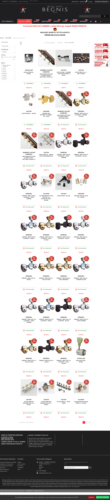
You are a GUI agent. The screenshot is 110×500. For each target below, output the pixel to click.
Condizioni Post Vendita (6, 466)
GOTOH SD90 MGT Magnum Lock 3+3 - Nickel (46, 403)
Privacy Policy (3, 471)
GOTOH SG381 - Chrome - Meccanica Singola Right (64, 74)
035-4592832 (42, 471)
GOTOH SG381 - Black (63, 195)
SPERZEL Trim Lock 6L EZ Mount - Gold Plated (46, 238)
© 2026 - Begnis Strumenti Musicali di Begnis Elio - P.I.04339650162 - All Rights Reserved (21, 490)
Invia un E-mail (23, 1)
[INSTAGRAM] (95, 21)
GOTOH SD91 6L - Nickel (29, 113)
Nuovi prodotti (21, 464)
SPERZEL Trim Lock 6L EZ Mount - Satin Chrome (29, 197)
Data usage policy (34, 0)
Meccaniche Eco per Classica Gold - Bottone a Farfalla (29, 158)
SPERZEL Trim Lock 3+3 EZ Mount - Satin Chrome (29, 321)
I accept (91, 497)
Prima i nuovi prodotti (77, 43)
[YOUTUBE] (100, 21)
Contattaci (20, 467)
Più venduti (20, 466)
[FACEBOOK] (91, 21)
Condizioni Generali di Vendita (8, 462)
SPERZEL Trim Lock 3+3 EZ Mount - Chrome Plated (81, 115)
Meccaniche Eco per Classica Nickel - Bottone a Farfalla (46, 75)
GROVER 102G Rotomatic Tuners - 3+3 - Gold (46, 115)
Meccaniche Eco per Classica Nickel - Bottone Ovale (63, 117)
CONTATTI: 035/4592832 (9, 1)
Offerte (19, 462)
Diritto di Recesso (4, 469)
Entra (19, 469)
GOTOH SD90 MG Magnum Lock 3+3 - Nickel (29, 403)
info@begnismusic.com (45, 473)
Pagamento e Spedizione (6, 464)
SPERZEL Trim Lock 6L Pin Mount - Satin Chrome (63, 156)
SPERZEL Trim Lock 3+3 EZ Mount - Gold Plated (64, 362)
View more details (83, 497)
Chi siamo (2, 467)
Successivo (90, 422)
